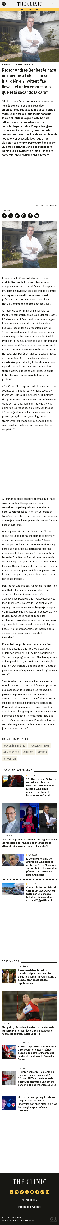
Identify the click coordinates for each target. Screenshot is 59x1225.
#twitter (9, 758)
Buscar (52, 4)
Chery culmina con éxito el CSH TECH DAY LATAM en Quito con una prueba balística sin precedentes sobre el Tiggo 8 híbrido (41, 894)
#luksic (28, 752)
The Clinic (15, 1217)
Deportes (8, 1024)
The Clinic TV (32, 1192)
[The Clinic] (6, 4)
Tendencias (25, 1094)
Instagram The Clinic (22, 1192)
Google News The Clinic (47, 1192)
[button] (4, 215)
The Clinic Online (48, 205)
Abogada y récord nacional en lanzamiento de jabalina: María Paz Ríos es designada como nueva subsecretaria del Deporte (28, 1031)
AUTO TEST (33, 884)
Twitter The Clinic (11, 1192)
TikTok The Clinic (42, 1192)
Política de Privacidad (29, 1206)
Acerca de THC (29, 1199)
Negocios (8, 836)
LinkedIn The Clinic (37, 1192)
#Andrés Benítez (14, 745)
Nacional (6, 64)
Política (24, 966)
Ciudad (31, 775)
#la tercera (11, 752)
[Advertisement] (29, 464)
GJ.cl (53, 1220)
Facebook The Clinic (17, 1192)
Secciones (56, 4)
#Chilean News (39, 745)
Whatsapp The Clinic (27, 1192)
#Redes (42, 752)
